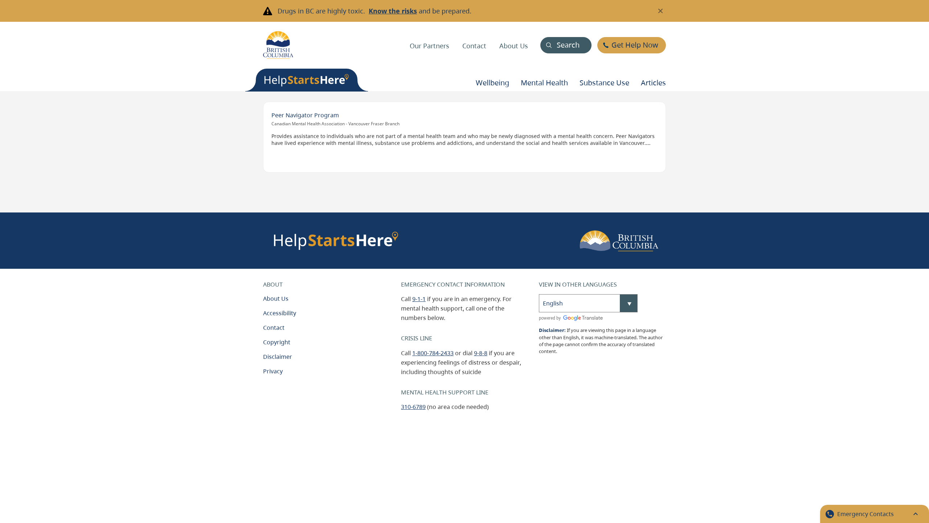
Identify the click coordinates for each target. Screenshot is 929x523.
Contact (474, 45)
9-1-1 (419, 299)
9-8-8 (480, 353)
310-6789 (413, 407)
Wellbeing (492, 83)
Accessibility (279, 313)
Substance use (604, 83)
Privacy (273, 371)
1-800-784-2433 (433, 353)
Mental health (544, 83)
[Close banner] (660, 10)
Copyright (276, 342)
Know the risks (393, 11)
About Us (513, 45)
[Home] (278, 45)
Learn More (283, 107)
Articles (653, 83)
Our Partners (429, 45)
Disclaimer (277, 357)
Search (568, 45)
